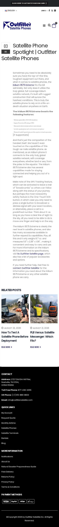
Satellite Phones (8, 428)
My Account (6, 412)
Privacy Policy (7, 481)
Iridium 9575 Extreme (23, 85)
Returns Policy (7, 476)
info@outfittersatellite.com (20, 400)
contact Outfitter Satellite (26, 268)
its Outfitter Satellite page (30, 253)
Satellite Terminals (9, 433)
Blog (3, 443)
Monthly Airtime (8, 423)
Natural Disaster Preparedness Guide (18, 466)
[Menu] (44, 26)
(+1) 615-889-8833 (20, 395)
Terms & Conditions (10, 487)
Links (43, 10)
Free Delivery (7, 471)
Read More (6, 346)
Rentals (4, 438)
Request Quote (8, 418)
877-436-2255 (24, 390)
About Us (5, 461)
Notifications (7, 456)
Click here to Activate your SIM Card (28, 3)
